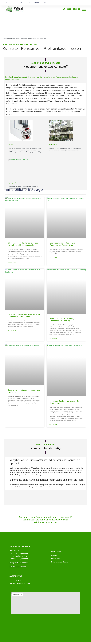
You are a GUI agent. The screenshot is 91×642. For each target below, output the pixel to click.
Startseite (54, 555)
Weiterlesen (12, 263)
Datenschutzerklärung (59, 562)
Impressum (55, 558)
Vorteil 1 (12, 144)
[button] (83, 9)
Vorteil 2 (53, 144)
